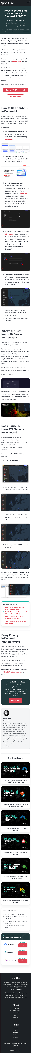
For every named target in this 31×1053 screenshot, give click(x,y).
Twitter (16, 1030)
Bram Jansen (20, 20)
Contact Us (16, 1008)
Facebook (15, 1028)
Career (16, 1015)
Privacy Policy (6, 1043)
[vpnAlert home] (7, 3)
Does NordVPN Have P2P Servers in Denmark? (16, 922)
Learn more (26, 31)
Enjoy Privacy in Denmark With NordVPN (14, 926)
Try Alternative (15, 96)
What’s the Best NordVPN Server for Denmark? (16, 917)
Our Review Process (15, 1010)
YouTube (15, 1035)
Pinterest (15, 1037)
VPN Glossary (15, 1012)
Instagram (15, 1032)
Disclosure (25, 1043)
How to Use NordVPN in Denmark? (15, 914)
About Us (15, 1017)
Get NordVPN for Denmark (15, 90)
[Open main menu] (28, 3)
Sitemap (16, 1045)
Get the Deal (15, 700)
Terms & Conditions (16, 1043)
